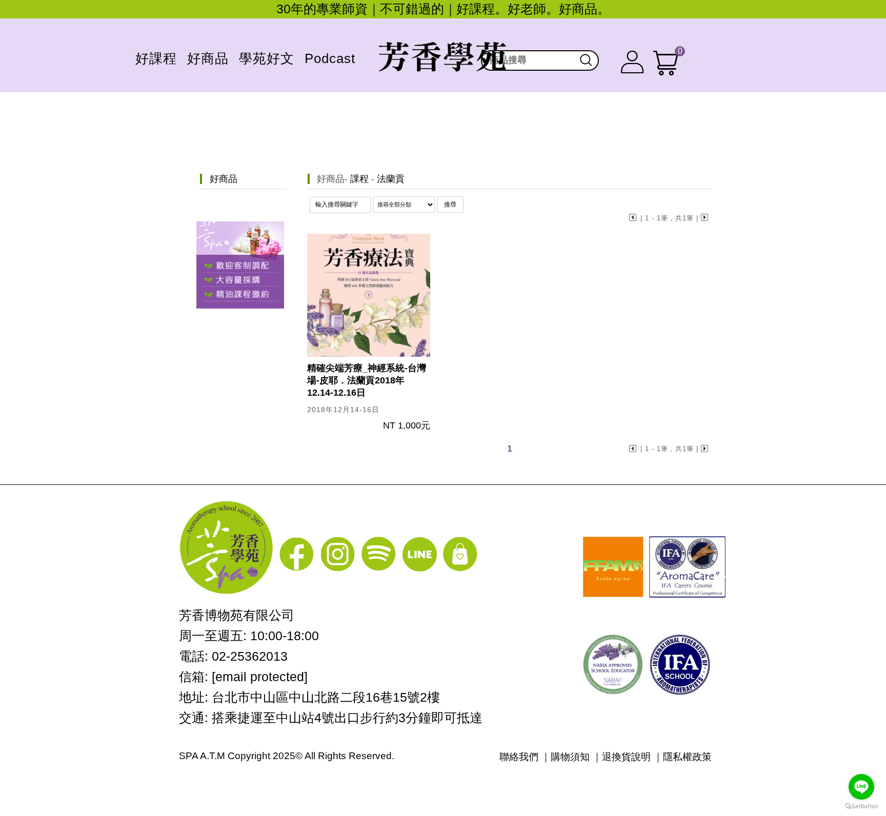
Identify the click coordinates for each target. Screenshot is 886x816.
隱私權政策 (687, 756)
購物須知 (570, 756)
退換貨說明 (626, 756)
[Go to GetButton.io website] (861, 806)
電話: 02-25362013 (233, 656)
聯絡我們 (518, 756)
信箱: (243, 676)
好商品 (331, 179)
